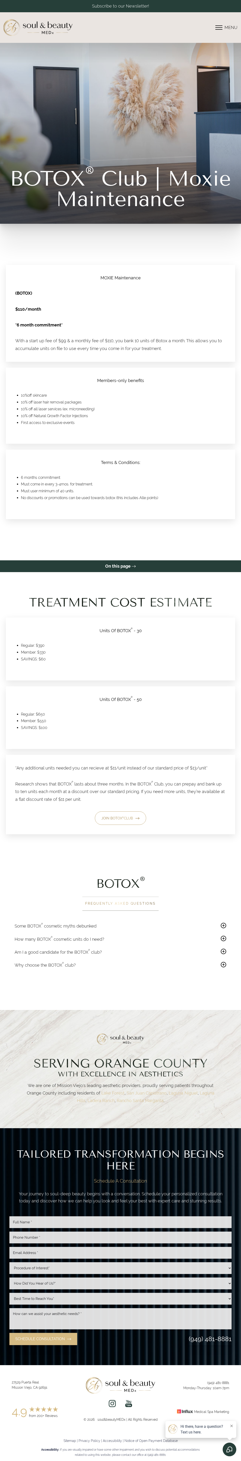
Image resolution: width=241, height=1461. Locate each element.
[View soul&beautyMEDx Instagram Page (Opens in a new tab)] (112, 1404)
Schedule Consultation (40, 1339)
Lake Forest (113, 1093)
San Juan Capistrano (147, 1093)
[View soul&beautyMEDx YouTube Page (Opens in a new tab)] (128, 1404)
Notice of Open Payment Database (151, 1441)
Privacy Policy (89, 1441)
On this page (118, 566)
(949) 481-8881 (210, 1339)
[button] (218, 27)
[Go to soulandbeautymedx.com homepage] (47, 27)
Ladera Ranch (101, 1100)
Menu (231, 27)
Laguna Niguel (183, 1093)
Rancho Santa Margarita (140, 1100)
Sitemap (70, 1441)
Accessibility (112, 1441)
